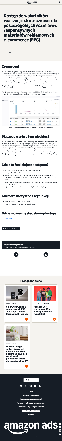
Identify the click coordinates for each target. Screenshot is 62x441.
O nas (31, 391)
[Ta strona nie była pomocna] (16, 254)
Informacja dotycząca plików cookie (31, 407)
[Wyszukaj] (59, 2)
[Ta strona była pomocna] (45, 254)
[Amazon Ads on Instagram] (30, 386)
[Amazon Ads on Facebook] (40, 386)
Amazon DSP (9, 219)
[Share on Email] (60, 434)
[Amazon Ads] (30, 2)
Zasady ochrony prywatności (31, 399)
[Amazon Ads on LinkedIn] (21, 386)
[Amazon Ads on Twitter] (25, 386)
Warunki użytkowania (31, 395)
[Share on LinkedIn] (60, 430)
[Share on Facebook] (60, 424)
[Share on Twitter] (60, 427)
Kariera (31, 414)
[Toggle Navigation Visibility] (2, 2)
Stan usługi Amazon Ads (31, 411)
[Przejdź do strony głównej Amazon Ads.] (31, 427)
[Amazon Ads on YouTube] (35, 386)
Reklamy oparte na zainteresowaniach (31, 403)
